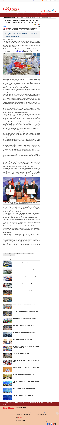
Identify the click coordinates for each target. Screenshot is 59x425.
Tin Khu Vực (42, 11)
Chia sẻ (5, 26)
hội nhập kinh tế (23, 253)
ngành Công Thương (30, 253)
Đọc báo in (12, 11)
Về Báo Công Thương (19, 412)
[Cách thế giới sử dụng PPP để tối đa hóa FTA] (7, 355)
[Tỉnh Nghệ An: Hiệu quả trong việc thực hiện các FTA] (7, 376)
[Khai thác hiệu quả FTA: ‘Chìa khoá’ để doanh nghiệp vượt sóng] (7, 369)
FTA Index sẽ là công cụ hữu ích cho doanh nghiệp (23, 283)
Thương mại (20, 402)
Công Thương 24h (9, 402)
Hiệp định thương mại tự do (18, 51)
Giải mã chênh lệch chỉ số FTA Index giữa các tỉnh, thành (24, 304)
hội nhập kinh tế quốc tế (16, 253)
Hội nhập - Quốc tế (43, 402)
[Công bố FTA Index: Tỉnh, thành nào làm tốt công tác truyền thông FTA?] (7, 383)
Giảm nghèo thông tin (18, 11)
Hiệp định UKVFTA (38, 17)
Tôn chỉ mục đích (40, 412)
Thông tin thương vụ (45, 17)
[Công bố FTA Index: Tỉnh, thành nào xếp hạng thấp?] (7, 397)
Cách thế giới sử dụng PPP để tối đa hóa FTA (22, 353)
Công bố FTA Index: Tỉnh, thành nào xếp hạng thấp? (23, 395)
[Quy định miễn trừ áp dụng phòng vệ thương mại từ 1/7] (7, 334)
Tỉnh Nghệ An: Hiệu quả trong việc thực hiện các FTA (23, 374)
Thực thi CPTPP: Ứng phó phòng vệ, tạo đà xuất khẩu (23, 325)
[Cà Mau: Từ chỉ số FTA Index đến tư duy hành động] (7, 271)
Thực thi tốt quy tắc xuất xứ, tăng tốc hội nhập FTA (23, 339)
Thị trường (34, 402)
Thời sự (6, 402)
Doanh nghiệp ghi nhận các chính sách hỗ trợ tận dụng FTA (25, 318)
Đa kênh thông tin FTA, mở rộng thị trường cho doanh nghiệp (25, 276)
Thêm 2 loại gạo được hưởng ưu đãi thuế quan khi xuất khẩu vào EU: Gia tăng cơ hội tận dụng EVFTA (21, 34)
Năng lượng (39, 402)
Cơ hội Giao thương (31, 11)
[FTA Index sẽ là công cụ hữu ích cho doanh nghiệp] (7, 285)
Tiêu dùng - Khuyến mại (50, 402)
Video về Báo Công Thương (27, 412)
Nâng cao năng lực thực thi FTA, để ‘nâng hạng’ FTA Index (24, 290)
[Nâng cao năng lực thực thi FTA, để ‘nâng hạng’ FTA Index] (7, 292)
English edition (37, 0)
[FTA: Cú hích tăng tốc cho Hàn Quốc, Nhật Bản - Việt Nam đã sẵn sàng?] (7, 362)
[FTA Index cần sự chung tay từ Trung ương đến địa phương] (7, 264)
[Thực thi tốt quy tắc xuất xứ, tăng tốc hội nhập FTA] (7, 341)
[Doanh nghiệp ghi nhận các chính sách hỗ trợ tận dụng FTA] (7, 320)
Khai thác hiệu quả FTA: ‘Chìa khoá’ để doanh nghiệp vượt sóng (26, 367)
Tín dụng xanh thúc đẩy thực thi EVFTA (12, 36)
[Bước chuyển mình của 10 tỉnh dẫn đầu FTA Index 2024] (7, 390)
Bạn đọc (4, 15)
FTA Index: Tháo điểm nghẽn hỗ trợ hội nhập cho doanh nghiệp (25, 311)
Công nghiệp (25, 402)
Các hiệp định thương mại (9, 17)
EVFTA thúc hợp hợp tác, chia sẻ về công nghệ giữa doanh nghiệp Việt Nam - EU (20, 31)
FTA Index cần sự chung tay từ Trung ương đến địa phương (25, 262)
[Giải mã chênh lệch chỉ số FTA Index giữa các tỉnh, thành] (7, 306)
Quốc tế (50, 17)
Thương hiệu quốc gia (6, 11)
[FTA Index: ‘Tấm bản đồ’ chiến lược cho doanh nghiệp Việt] (7, 299)
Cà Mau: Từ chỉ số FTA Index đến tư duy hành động (23, 269)
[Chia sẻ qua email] (38, 26)
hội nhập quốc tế (9, 253)
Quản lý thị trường (16, 402)
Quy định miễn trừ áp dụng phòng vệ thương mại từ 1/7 (24, 332)
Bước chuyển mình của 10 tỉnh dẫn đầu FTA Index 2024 (24, 388)
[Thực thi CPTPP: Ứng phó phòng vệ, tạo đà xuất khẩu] (7, 327)
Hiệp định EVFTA (32, 17)
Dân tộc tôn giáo (25, 11)
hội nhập (5, 253)
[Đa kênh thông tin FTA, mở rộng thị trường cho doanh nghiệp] (7, 278)
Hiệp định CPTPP (26, 17)
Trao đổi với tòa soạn (35, 412)
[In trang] (39, 26)
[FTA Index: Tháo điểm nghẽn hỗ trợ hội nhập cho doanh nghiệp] (7, 313)
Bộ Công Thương (21, 80)
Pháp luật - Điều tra (30, 402)
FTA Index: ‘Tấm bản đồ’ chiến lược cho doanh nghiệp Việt (24, 297)
